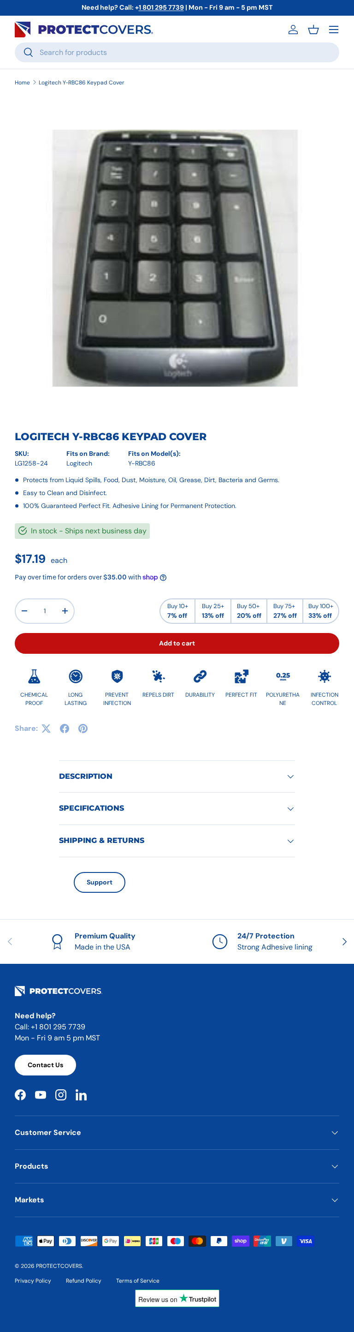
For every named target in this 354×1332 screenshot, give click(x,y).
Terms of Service (137, 1280)
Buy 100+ (320, 611)
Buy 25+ (213, 611)
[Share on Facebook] (64, 728)
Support (99, 882)
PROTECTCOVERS (59, 1266)
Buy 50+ (249, 611)
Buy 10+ (177, 611)
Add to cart (177, 643)
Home (22, 82)
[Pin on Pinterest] (83, 728)
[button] (313, 29)
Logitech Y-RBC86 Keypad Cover (81, 82)
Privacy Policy (33, 1280)
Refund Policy (83, 1280)
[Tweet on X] (46, 728)
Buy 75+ (285, 611)
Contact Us (45, 1065)
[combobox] (177, 52)
